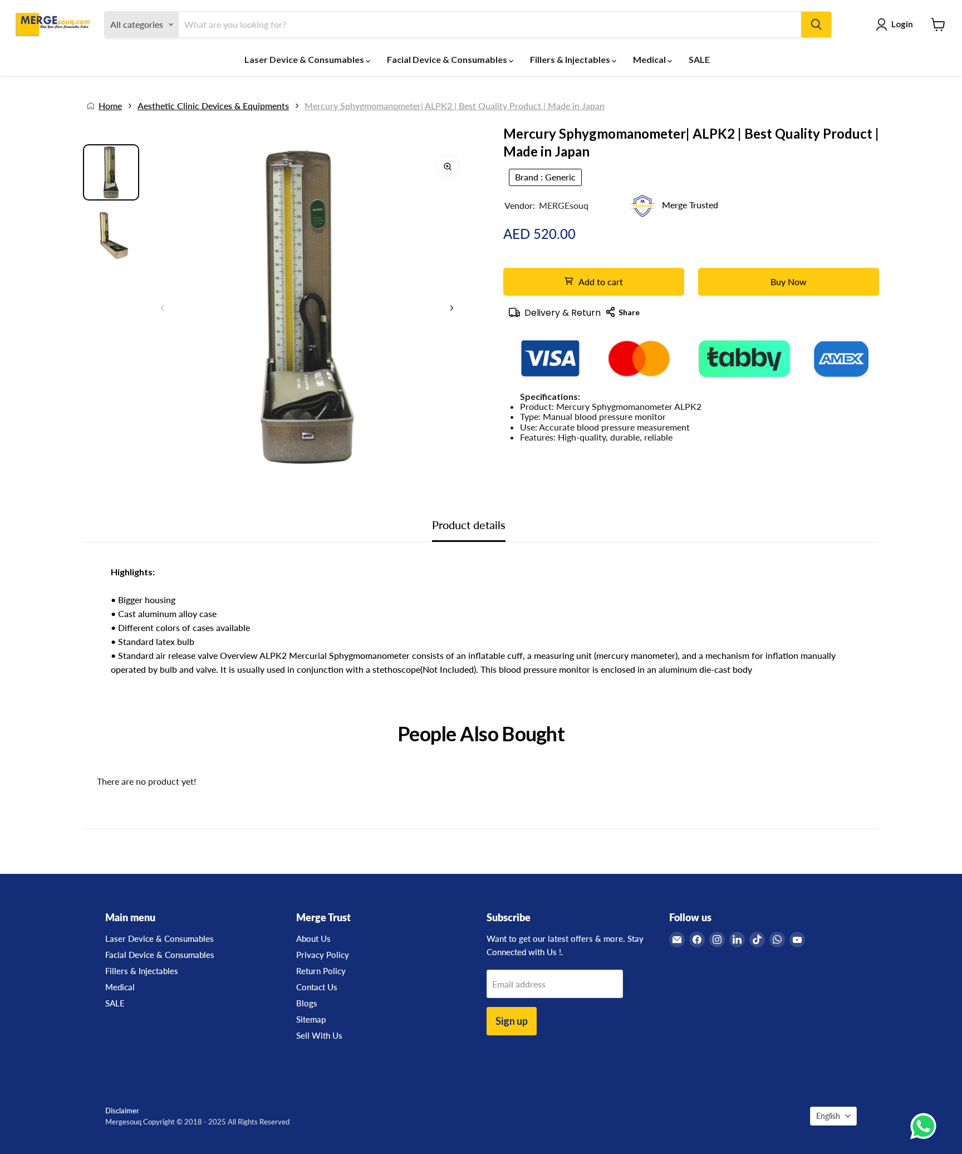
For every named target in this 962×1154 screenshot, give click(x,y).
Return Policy (321, 971)
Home (110, 106)
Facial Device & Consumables (448, 59)
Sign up (511, 1021)
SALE (699, 59)
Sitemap (311, 1019)
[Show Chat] (926, 1126)
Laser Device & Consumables (305, 59)
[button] (451, 308)
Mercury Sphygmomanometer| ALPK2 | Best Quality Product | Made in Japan (455, 106)
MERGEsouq (563, 205)
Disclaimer (122, 1110)
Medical (650, 59)
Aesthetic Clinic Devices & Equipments (213, 106)
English (828, 1116)
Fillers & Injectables (571, 59)
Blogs (306, 1003)
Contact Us (316, 987)
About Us (313, 938)
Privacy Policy (322, 955)
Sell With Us (319, 1035)
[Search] (816, 24)
